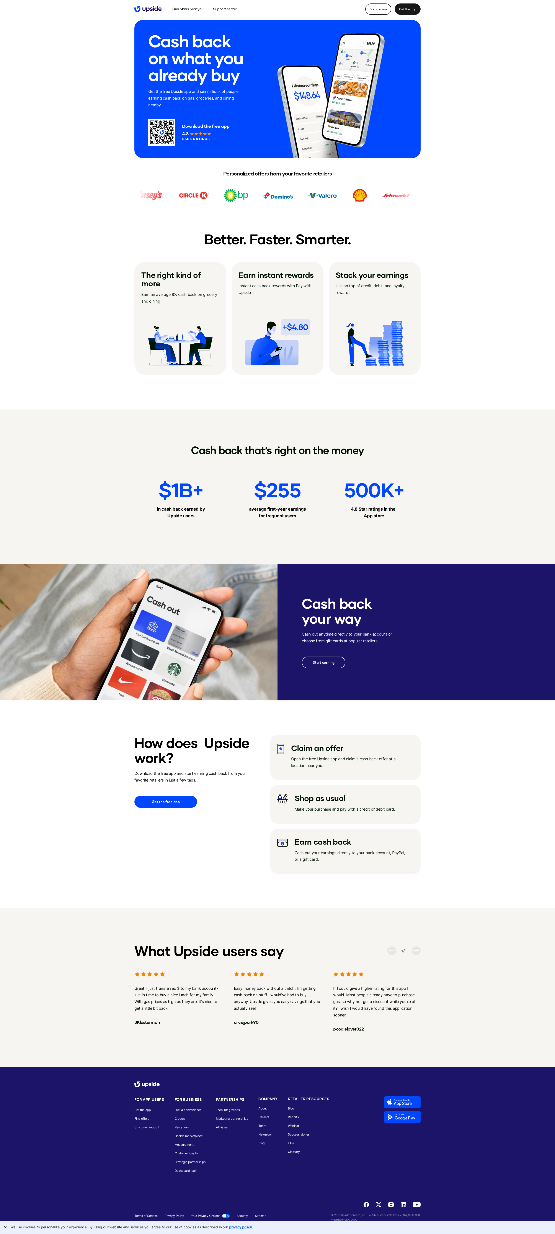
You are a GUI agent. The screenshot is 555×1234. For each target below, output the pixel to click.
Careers (263, 1117)
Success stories (298, 1134)
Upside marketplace (189, 1136)
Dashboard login (186, 1170)
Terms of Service (146, 1216)
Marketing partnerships (232, 1118)
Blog (261, 1143)
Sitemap (260, 1216)
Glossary (294, 1152)
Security (242, 1216)
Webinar (293, 1125)
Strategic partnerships (190, 1162)
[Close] (5, 1227)
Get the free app (166, 802)
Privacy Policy (174, 1216)
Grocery (180, 1118)
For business (378, 9)
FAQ (291, 1143)
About (262, 1108)
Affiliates (222, 1127)
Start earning (324, 662)
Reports (293, 1117)
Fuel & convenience (188, 1110)
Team (262, 1125)
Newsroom (265, 1134)
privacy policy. (241, 1227)
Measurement (184, 1144)
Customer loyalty (186, 1153)
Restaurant (182, 1127)
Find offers (141, 1118)
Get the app (407, 9)
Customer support (146, 1127)
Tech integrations (228, 1110)
